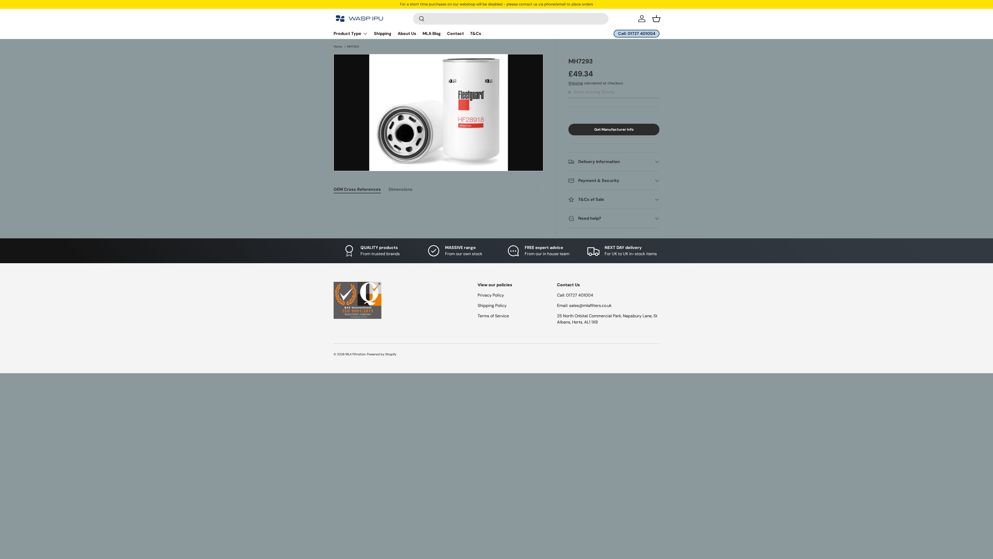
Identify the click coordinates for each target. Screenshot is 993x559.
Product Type (347, 33)
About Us (407, 33)
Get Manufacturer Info (614, 129)
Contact (455, 33)
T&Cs (475, 33)
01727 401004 (579, 295)
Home (338, 46)
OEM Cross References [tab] (357, 189)
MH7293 (353, 46)
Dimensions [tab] (400, 189)
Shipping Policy (492, 305)
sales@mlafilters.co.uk (590, 305)
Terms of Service (493, 316)
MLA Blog (432, 33)
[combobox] (510, 19)
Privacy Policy (491, 295)
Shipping (383, 33)
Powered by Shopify (381, 354)
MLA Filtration (355, 354)
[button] (656, 18)
